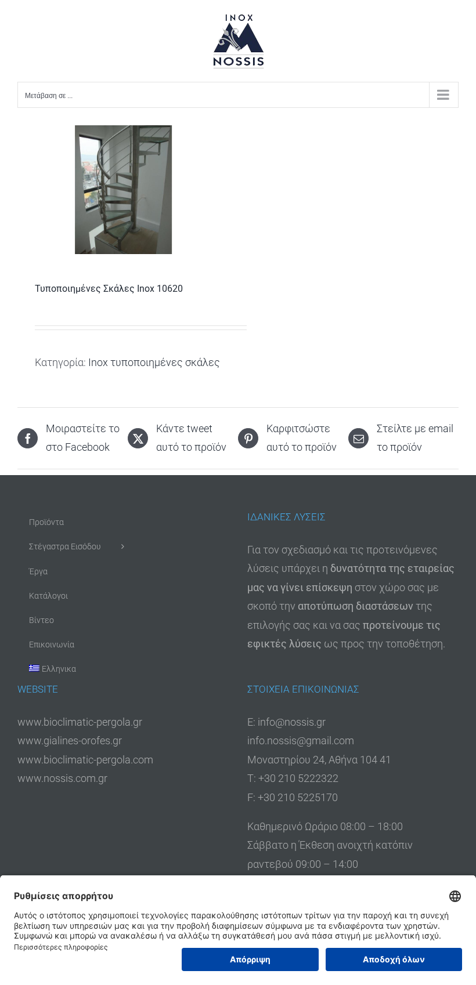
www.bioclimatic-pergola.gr (79, 722)
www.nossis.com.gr (62, 778)
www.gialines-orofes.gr (69, 740)
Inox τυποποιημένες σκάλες (154, 362)
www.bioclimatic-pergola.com (85, 760)
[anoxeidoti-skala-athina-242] (123, 189)
